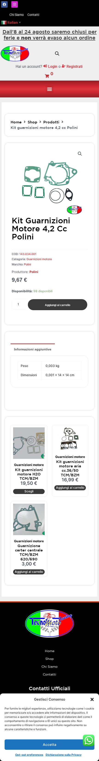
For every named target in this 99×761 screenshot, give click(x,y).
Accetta (49, 744)
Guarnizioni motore (39, 259)
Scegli (28, 491)
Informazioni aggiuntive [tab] (32, 349)
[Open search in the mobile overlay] (57, 53)
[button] (92, 699)
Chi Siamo (49, 666)
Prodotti (51, 122)
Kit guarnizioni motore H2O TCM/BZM (29, 474)
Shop (32, 122)
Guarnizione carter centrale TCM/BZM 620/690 (29, 552)
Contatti (49, 674)
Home (16, 122)
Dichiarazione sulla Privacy (64, 754)
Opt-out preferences (29, 754)
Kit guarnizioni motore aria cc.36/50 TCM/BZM (70, 468)
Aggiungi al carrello (57, 305)
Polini (27, 264)
